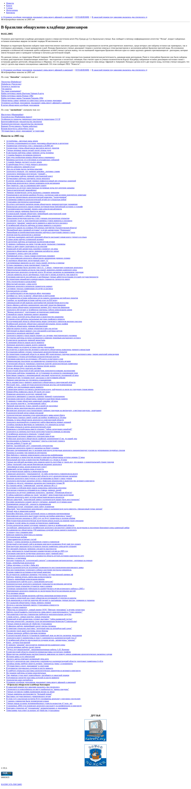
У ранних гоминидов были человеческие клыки (27, 701)
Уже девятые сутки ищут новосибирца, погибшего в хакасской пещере (37, 675)
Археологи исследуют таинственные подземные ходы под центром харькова (40, 188)
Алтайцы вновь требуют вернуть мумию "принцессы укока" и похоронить (39, 663)
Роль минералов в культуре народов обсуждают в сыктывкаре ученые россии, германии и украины (50, 600)
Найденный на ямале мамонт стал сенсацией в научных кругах (34, 331)
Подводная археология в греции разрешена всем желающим (33, 183)
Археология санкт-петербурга (19, 680)
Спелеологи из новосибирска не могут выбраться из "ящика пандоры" (37, 689)
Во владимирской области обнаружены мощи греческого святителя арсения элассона (44, 321)
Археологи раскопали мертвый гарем (22, 333)
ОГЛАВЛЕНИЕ (82, 70)
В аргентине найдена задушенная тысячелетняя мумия (30, 242)
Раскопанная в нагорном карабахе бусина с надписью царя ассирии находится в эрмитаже (46, 195)
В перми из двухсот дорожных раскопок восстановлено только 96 (35, 483)
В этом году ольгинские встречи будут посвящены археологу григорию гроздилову (43, 699)
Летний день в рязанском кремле (20, 511)
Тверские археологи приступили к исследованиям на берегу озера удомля (39, 478)
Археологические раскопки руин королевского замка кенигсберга (35, 415)
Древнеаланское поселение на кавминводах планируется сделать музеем (38, 361)
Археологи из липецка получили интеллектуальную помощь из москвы (38, 431)
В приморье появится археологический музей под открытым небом (36, 199)
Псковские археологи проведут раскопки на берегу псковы (32, 448)
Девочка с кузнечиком (16, 558)
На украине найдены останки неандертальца (26, 673)
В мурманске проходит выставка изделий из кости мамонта (32, 678)
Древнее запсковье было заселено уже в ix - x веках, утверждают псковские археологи (44, 267)
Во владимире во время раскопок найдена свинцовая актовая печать (36, 595)
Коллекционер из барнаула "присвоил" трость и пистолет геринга (35, 441)
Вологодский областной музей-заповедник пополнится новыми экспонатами (40, 371)
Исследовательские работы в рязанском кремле (27, 471)
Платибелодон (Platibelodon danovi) (16, 117)
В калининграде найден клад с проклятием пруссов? (29, 581)
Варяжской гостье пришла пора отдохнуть (25, 469)
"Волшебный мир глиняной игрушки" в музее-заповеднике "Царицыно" (38, 230)
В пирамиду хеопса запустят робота (22, 253)
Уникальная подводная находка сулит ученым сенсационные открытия (37, 218)
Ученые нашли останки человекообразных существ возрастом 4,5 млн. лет (39, 703)
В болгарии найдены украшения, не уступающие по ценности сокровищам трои (42, 373)
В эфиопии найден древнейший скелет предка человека (31, 626)
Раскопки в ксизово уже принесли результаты (26, 453)
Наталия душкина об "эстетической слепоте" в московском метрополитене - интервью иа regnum (49, 560)
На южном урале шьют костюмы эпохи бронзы (27, 631)
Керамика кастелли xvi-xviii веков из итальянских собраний (32, 160)
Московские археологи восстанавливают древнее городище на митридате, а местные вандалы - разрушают (53, 410)
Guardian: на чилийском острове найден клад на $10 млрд (31, 300)
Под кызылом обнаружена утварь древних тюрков (28, 603)
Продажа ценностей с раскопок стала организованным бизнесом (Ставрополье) (41, 621)
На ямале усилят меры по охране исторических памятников (32, 523)
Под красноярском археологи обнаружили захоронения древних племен (38, 258)
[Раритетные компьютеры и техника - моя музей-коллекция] (95, 741)
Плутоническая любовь (16, 537)
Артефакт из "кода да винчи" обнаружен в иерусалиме (30, 296)
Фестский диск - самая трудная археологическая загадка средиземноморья (39, 385)
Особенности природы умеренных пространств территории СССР (30, 119)
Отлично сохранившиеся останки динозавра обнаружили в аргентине (37, 143)
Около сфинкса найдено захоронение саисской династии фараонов (36, 305)
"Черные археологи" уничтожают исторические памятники (32, 312)
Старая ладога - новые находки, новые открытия (27, 617)
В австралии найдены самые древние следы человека (30, 153)
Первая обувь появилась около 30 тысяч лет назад (28, 392)
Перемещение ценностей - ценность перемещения (28, 504)
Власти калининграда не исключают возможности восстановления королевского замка (45, 567)
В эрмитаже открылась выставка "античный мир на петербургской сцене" (39, 628)
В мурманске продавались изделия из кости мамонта (29, 668)
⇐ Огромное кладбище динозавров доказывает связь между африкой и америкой (37, 70)
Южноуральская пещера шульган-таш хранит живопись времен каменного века (41, 270)
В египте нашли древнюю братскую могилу (25, 211)
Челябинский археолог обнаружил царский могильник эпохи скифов (37, 324)
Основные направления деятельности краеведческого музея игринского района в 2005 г (45, 588)
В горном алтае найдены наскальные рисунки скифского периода (35, 319)
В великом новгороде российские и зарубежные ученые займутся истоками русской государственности (52, 277)
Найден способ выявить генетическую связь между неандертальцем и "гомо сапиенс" (44, 612)
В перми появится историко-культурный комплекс (28, 572)
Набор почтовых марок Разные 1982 (17, 96)
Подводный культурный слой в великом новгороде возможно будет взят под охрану (43, 544)
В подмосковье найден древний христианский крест (29, 176)
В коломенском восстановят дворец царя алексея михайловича (34, 209)
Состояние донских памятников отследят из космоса (29, 288)
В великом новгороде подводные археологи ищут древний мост (34, 553)
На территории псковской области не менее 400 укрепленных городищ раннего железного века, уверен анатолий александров (62, 354)
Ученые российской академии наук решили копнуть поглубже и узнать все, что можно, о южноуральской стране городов (60, 462)
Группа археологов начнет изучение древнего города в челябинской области (40, 525)
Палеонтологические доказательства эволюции (22, 124)
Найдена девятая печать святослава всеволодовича (28, 577)
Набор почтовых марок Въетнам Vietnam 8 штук (22, 93)
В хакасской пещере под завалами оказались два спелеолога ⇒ (119, 70)
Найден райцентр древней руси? (20, 167)
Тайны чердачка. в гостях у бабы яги (22, 565)
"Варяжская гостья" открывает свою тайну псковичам (30, 506)
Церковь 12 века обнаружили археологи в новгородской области (35, 420)
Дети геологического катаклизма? (21, 281)
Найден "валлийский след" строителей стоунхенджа (29, 445)
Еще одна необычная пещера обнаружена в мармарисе (30, 157)
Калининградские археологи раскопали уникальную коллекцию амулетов (39, 584)
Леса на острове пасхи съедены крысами (24, 169)
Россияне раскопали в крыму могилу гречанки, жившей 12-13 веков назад (39, 502)
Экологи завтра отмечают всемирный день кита (27, 659)
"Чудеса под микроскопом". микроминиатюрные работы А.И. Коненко (37, 649)
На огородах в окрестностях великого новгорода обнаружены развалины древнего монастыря (48, 349)
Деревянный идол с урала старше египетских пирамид (30, 256)
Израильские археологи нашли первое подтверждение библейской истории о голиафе (44, 206)
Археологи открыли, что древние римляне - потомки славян (33, 171)
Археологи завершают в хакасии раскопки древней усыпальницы (35, 396)
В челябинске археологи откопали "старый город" (28, 434)
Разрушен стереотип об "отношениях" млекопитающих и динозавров (37, 708)
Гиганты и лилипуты (10, 86)
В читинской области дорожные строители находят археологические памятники (42, 363)
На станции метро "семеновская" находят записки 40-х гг (31, 485)
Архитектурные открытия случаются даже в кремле (29, 586)
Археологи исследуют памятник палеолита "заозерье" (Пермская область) (39, 492)
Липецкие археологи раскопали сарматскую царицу (29, 286)
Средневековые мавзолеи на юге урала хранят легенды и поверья (35, 263)
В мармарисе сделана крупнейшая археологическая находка (32, 356)
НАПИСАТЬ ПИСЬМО (11, 784)
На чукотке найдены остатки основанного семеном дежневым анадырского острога (43, 338)
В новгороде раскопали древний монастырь (25, 340)
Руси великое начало (15, 593)
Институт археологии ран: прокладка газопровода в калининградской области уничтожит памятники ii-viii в (54, 661)
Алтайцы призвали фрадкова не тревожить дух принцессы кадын (35, 424)
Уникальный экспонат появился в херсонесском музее (30, 436)
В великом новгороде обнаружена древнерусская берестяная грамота (37, 399)
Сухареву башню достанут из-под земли (24, 162)
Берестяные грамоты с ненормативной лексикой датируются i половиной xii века (42, 375)
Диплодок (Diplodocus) (11, 82)
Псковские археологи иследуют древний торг (26, 394)
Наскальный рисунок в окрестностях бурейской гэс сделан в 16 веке (36, 460)
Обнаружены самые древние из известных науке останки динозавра (31, 100)
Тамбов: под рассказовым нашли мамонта (24, 387)
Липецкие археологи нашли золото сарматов (26, 345)
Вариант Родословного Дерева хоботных (19, 126)
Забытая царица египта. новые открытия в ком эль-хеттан (32, 328)
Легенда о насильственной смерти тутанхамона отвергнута (32, 605)
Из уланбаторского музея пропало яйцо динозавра (28, 293)
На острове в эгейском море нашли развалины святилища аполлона (36, 488)
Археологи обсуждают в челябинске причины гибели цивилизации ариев (39, 310)
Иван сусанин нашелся (16, 607)
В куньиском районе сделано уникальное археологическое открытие (36, 352)
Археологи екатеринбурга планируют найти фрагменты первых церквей (38, 422)
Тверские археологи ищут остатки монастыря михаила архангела (35, 497)
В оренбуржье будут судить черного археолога (26, 164)
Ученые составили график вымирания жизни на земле (30, 692)
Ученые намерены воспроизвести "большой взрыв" (29, 694)
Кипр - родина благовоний (18, 642)
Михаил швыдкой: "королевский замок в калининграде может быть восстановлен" (43, 499)
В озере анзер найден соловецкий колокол (25, 239)
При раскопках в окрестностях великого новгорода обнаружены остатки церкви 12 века (45, 457)
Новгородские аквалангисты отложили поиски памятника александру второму (41, 546)
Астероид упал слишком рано (19, 532)
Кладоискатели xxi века (16, 291)
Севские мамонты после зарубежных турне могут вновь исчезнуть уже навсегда (42, 274)
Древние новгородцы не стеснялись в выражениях (28, 380)
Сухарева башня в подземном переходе (23, 155)
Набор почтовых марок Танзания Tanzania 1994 (22, 98)
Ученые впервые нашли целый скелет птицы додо (28, 150)
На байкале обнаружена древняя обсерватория (26, 326)
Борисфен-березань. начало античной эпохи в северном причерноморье (38, 513)
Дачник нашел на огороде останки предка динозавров (30, 347)
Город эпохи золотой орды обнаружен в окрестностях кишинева (35, 317)
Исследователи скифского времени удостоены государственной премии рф (39, 574)
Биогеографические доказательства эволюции (21, 121)
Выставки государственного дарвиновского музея (28, 696)
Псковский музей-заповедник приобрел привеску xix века (32, 249)
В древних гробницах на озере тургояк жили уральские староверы (35, 244)
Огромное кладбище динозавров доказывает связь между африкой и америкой (36, 103)
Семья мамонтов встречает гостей (21, 539)
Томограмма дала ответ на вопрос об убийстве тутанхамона (32, 710)
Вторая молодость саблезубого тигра (17, 128)
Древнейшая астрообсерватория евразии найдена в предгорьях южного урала (40, 232)
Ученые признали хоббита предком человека (26, 633)
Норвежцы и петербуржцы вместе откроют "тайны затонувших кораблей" (39, 429)
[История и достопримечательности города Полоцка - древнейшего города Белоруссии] (95, 766)
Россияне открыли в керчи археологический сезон (28, 427)
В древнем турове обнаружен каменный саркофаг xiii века (32, 401)
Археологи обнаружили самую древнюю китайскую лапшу (32, 251)
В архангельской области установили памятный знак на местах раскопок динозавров (44, 635)
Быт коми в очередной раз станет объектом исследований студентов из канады (41, 598)
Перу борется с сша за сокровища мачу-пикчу (26, 185)
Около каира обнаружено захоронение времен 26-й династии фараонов (38, 307)
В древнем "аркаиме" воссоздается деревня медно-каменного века (35, 645)
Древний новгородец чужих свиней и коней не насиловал (32, 406)
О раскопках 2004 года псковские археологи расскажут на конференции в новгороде (44, 706)
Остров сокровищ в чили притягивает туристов (27, 265)
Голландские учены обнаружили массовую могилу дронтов (32, 148)
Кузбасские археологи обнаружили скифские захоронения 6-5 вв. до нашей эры (41, 438)
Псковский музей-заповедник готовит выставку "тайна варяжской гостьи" (39, 619)
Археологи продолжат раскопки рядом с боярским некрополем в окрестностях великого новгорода (50, 481)
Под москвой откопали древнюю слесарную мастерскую (31, 549)
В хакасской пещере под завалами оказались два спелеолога (33, 687)
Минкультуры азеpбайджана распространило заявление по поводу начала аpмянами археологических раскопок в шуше (59, 654)
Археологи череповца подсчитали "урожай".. (26, 174)
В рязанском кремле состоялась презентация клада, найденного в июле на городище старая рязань (49, 389)
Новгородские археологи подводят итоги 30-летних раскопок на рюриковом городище (45, 272)
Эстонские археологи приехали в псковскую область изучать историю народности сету (45, 556)
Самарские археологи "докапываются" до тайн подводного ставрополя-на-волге (42, 474)
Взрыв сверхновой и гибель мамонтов (23, 216)
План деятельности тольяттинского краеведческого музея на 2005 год (37, 551)
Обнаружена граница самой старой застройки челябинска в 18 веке (36, 417)
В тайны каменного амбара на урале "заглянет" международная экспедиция (40, 495)
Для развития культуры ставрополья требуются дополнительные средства (38, 614)
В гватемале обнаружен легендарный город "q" (27, 260)
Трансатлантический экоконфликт (21, 190)
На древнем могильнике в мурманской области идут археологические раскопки (41, 476)
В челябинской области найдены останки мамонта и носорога (33, 225)
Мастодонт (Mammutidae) (12, 114)
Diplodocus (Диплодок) (11, 84)
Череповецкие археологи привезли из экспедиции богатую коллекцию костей (41, 591)
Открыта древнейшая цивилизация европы (25, 579)
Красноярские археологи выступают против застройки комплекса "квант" (39, 516)
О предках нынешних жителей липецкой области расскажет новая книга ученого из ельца (46, 237)
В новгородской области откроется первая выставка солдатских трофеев (38, 652)
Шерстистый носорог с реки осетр (21, 284)
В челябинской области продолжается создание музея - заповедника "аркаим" (40, 640)
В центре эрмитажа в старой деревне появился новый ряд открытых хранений (41, 181)
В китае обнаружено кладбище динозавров (20, 105)
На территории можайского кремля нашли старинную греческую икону (38, 279)
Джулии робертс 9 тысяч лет (18, 443)
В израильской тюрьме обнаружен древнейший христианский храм (36, 213)
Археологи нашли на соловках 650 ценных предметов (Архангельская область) (41, 228)
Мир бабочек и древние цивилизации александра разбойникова (34, 455)
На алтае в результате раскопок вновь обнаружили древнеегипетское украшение (42, 204)
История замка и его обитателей (20, 656)
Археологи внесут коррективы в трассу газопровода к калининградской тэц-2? (41, 638)
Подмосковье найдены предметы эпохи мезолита (28, 178)
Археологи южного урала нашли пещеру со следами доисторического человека (41, 335)
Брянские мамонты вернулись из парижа (24, 535)
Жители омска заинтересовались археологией (26, 408)
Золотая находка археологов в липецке (23, 235)
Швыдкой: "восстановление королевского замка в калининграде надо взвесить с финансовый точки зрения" (54, 509)
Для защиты (6, 89)
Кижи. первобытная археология (20, 563)
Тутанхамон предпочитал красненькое (23, 202)
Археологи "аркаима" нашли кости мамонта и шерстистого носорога (37, 223)
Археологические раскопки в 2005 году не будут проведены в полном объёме (40, 518)
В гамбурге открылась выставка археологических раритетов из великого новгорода (43, 670)
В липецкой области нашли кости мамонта (25, 342)
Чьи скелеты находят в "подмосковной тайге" (26, 403)
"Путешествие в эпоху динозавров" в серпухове (27, 666)
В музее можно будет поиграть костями (23, 368)
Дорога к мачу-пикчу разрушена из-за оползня (26, 246)
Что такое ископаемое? (11, 91)
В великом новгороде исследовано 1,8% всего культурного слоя (34, 359)
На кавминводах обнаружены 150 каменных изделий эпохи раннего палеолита (41, 530)
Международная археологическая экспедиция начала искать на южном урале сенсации (45, 520)
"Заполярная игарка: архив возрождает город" (26, 467)
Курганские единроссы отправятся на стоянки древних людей (33, 490)
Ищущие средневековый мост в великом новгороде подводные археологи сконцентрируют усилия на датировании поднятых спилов (65, 450)
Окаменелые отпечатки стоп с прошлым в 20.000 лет (29, 146)
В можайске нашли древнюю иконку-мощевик (27, 314)
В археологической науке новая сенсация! (25, 413)
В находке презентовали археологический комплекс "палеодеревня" (36, 197)
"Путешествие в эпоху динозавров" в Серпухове (22, 131)
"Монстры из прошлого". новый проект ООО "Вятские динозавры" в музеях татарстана (45, 610)
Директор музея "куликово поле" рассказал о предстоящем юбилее (35, 378)
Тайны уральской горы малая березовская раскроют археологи (34, 464)
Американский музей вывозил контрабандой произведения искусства (37, 303)
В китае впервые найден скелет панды (23, 647)
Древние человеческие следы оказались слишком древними (32, 192)
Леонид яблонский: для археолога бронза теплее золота (30, 366)
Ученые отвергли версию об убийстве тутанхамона (29, 624)
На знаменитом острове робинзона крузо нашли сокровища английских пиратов (42, 298)
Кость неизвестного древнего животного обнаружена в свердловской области (40, 382)
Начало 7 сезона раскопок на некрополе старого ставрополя (32, 542)
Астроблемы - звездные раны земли (22, 141)
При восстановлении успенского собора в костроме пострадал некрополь (38, 570)
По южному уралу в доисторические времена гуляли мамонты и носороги (39, 221)
